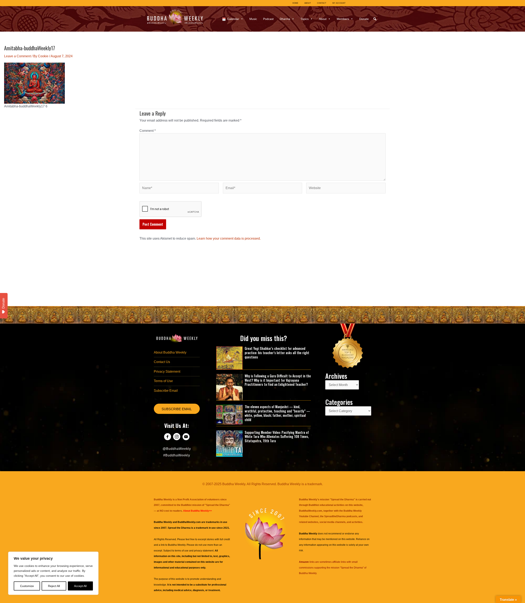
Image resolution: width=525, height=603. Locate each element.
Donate (364, 19)
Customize (27, 586)
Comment (147, 130)
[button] (375, 19)
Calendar (233, 19)
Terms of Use (163, 381)
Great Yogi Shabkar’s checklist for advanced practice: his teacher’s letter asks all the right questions (277, 353)
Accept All (80, 586)
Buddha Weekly (176, 544)
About (322, 19)
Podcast (268, 19)
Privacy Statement (167, 371)
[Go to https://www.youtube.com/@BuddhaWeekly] (185, 437)
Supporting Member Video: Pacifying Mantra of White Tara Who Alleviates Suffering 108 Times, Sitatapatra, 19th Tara (277, 436)
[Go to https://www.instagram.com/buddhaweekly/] (176, 437)
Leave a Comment (17, 56)
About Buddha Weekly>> (197, 510)
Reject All (54, 586)
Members (343, 19)
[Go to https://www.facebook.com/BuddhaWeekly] (167, 437)
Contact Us (162, 362)
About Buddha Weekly (170, 352)
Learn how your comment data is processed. (229, 238)
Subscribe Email (166, 390)
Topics (304, 19)
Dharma (285, 19)
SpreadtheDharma (335, 516)
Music (253, 19)
